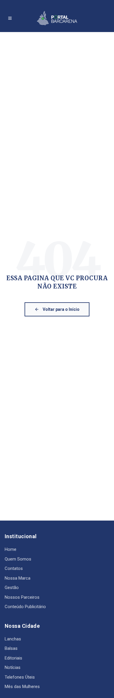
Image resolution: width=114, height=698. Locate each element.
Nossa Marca (17, 578)
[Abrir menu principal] (10, 18)
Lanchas (13, 639)
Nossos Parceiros (22, 597)
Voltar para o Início (61, 309)
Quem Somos (18, 559)
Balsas (11, 648)
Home (10, 549)
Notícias (12, 667)
